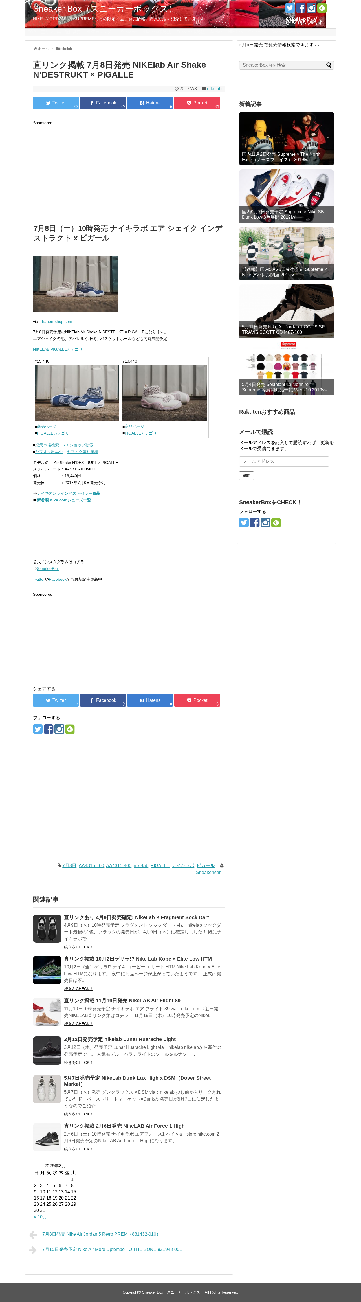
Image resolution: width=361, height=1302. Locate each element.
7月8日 (69, 865)
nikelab (214, 88)
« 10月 (40, 1217)
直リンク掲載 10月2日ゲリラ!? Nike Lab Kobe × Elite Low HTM (138, 959)
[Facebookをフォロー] (300, 10)
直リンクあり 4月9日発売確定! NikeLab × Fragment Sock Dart (136, 917)
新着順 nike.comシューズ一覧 (64, 500)
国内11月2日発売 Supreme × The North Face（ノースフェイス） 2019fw (281, 157)
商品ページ (47, 426)
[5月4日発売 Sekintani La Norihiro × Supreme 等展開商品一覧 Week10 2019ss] (286, 368)
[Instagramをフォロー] (311, 10)
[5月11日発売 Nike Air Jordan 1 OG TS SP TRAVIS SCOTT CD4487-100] (286, 311)
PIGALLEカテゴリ (53, 433)
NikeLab (235, 32)
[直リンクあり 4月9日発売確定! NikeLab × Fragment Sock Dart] (47, 932)
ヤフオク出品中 (49, 452)
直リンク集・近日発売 (61, 32)
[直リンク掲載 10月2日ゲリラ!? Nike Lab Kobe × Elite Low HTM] (47, 974)
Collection (257, 32)
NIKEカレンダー (100, 32)
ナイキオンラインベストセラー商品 (68, 493)
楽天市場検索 (47, 445)
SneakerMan (209, 872)
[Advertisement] (129, 165)
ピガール (206, 865)
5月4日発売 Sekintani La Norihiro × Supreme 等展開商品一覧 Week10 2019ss (284, 387)
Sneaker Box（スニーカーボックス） (105, 8)
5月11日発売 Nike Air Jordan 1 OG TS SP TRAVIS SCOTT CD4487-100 (283, 330)
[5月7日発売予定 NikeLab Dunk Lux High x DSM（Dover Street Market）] (47, 1093)
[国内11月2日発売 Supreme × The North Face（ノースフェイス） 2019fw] (286, 138)
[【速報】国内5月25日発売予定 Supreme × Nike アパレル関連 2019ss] (286, 253)
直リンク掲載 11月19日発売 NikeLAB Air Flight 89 (122, 1000)
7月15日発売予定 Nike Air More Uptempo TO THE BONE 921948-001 (112, 1249)
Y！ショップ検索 (78, 445)
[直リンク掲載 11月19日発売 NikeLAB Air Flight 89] (47, 1016)
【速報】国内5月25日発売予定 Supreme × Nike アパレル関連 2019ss (284, 272)
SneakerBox (48, 568)
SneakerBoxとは (286, 32)
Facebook (58, 579)
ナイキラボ (183, 865)
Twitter (39, 579)
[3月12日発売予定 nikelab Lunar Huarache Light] (47, 1054)
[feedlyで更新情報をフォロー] (322, 10)
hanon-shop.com (57, 321)
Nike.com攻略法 (156, 32)
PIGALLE (160, 865)
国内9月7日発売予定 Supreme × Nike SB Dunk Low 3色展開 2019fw (283, 214)
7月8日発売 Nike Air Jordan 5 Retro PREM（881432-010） (101, 1234)
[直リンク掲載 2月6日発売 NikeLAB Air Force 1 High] (47, 1141)
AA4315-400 (118, 865)
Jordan (216, 32)
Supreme (129, 32)
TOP (32, 32)
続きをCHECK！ (78, 947)
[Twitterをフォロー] (289, 10)
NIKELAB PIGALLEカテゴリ (58, 349)
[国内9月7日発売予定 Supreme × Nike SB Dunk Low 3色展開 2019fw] (286, 196)
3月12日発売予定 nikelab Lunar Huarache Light (120, 1039)
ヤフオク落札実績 (82, 452)
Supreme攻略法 (191, 32)
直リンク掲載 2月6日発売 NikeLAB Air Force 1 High (124, 1126)
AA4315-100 (91, 865)
